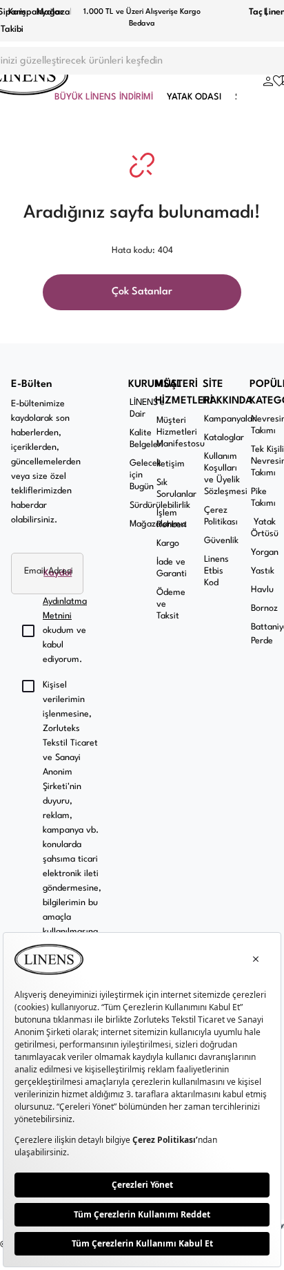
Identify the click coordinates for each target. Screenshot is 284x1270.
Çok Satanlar (142, 292)
